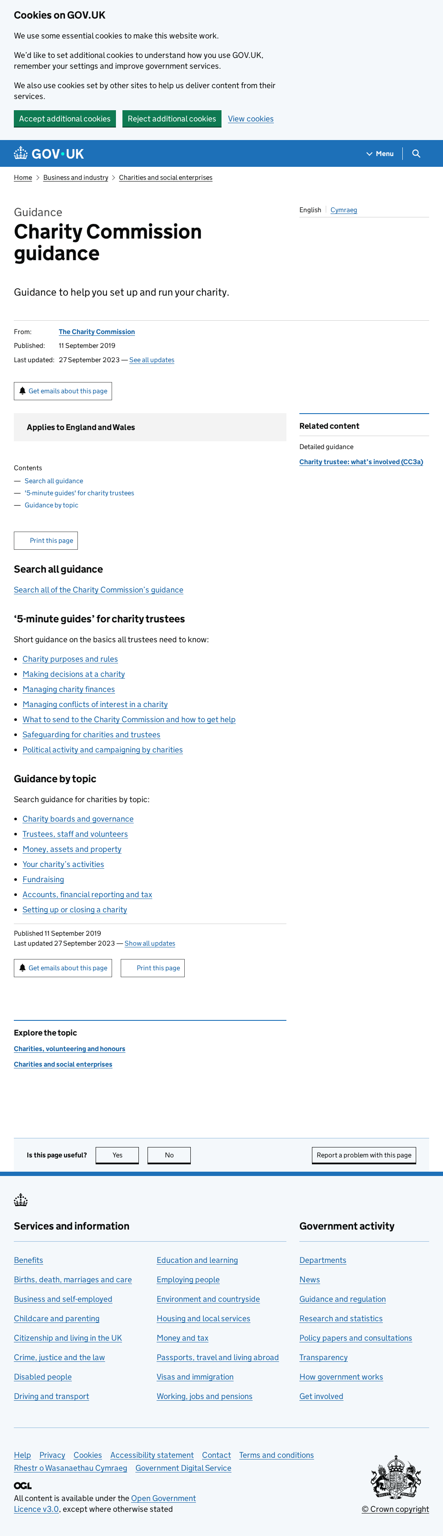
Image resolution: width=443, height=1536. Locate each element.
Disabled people (43, 1377)
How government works (341, 1377)
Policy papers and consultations (355, 1338)
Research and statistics (341, 1318)
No (178, 1155)
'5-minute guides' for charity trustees (79, 493)
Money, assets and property (72, 849)
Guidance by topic (51, 505)
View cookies (251, 119)
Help (22, 1455)
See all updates (151, 360)
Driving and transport (51, 1396)
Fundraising (43, 879)
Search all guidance (54, 481)
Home (23, 177)
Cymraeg (344, 210)
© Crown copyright (395, 1509)
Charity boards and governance (78, 819)
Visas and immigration (195, 1377)
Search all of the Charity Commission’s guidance (98, 590)
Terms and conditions (276, 1455)
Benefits (28, 1260)
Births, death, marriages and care (73, 1279)
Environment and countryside (208, 1299)
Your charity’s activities (63, 864)
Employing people (188, 1279)
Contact (216, 1455)
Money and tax (183, 1338)
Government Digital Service (183, 1468)
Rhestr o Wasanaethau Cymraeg (70, 1468)
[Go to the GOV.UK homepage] (49, 154)
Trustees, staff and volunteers (75, 834)
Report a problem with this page (364, 1155)
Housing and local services (203, 1318)
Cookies (88, 1455)
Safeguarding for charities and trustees (91, 734)
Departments (323, 1260)
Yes (125, 1155)
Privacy (52, 1455)
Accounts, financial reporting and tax (87, 894)
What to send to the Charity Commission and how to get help (129, 719)
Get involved (321, 1396)
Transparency (323, 1357)
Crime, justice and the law (59, 1357)
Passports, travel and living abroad (218, 1357)
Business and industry (75, 177)
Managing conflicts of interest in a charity (95, 704)
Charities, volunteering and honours (69, 1049)
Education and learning (197, 1260)
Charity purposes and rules (70, 659)
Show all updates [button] (150, 943)
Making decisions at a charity (73, 674)
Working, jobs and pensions (205, 1396)
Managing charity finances (68, 689)
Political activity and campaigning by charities (102, 750)
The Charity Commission (97, 332)
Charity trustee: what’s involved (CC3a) (361, 462)
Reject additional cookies (172, 119)
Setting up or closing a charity (74, 910)
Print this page (51, 540)
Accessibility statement (152, 1455)
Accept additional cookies (65, 119)
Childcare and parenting (57, 1318)
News (309, 1279)
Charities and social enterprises (165, 177)
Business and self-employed (63, 1299)
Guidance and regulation (342, 1299)
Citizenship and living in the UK (68, 1338)
